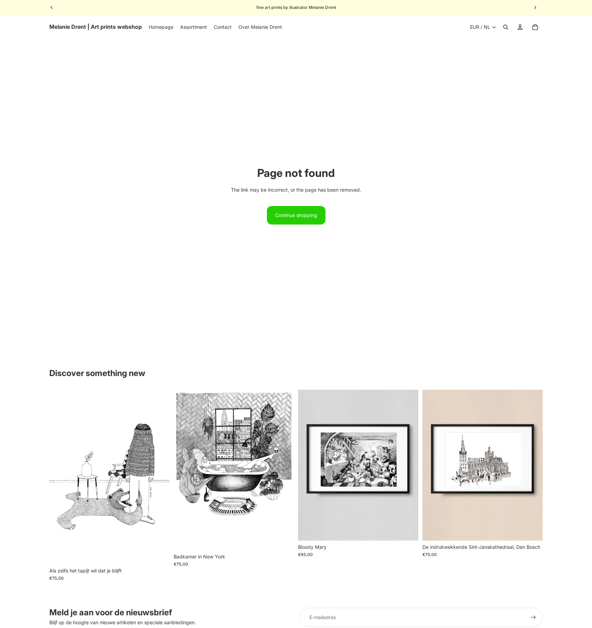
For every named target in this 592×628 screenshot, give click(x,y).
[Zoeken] (505, 27)
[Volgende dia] (535, 7)
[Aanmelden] (533, 617)
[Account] (520, 27)
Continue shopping (296, 215)
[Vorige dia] (51, 7)
